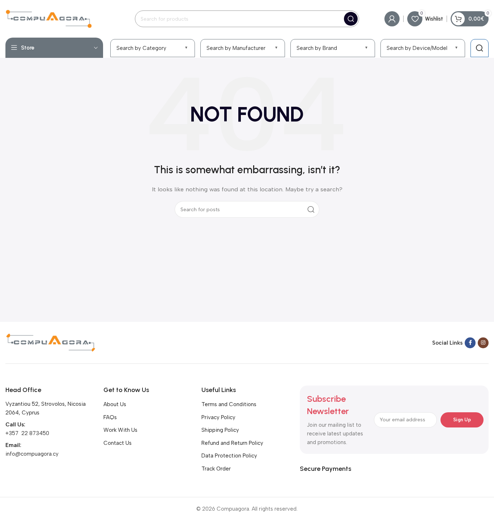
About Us (114, 404)
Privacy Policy (218, 417)
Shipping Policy (220, 430)
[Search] (351, 19)
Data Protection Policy (229, 455)
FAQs (110, 417)
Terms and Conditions (228, 404)
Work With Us (120, 430)
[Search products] (479, 48)
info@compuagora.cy (32, 454)
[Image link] (50, 342)
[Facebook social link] (470, 342)
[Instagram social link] (483, 342)
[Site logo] (48, 18)
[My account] (392, 19)
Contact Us (117, 443)
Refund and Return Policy (232, 443)
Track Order (216, 468)
